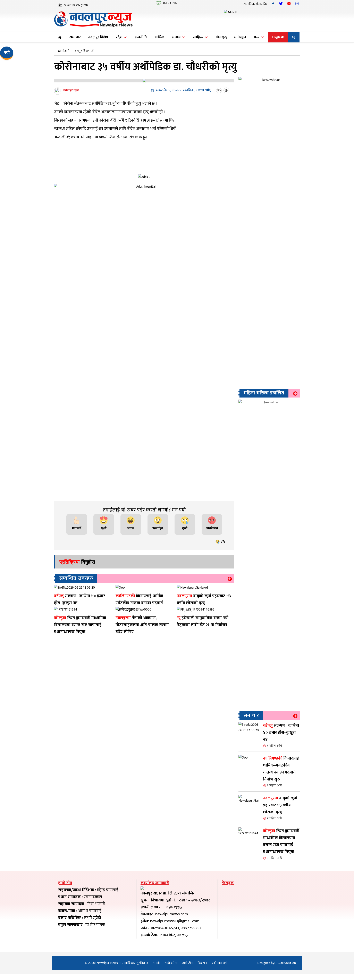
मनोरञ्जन (240, 37)
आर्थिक (159, 37)
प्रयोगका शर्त (219, 963)
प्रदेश (119, 37)
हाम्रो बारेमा (171, 963)
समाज (177, 37)
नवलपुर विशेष (98, 37)
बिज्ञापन (202, 963)
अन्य (256, 37)
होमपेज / (63, 51)
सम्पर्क (156, 963)
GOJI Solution (287, 963)
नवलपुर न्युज (71, 90)
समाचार (75, 37)
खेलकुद (221, 37)
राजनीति (141, 37)
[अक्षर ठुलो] (227, 90)
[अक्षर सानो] (219, 90)
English (278, 37)
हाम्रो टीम (187, 963)
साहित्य (198, 37)
